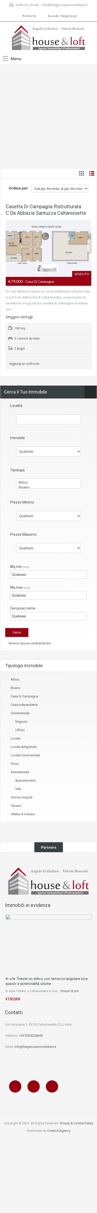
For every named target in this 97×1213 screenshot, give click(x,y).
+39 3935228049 (31, 1035)
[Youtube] (53, 1086)
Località (16, 406)
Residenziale (20, 772)
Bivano (15, 688)
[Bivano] (48, 487)
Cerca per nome (22, 608)
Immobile (17, 438)
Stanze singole (21, 797)
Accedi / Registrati (62, 16)
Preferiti (29, 16)
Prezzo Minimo (22, 502)
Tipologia (17, 470)
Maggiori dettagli (20, 317)
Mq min (19, 567)
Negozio (21, 721)
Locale (15, 738)
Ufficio (20, 730)
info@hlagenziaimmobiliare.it (65, 4)
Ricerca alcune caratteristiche (29, 643)
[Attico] (48, 482)
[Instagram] (34, 1086)
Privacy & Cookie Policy (76, 1123)
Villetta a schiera (23, 814)
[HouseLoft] (48, 38)
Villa (18, 789)
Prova (15, 763)
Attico (15, 679)
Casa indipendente (24, 705)
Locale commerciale (25, 755)
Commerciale (20, 713)
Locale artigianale (24, 747)
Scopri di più (69, 991)
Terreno (16, 806)
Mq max (20, 587)
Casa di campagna (24, 696)
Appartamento (25, 780)
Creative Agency (58, 1131)
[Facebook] (16, 1086)
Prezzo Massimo (23, 534)
